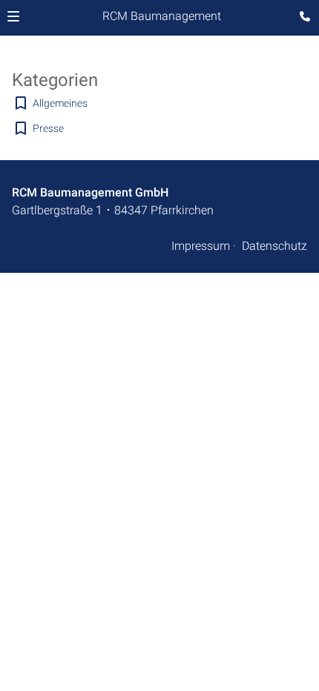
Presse (48, 128)
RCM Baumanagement (161, 16)
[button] (13, 16)
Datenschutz (274, 246)
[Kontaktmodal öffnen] (301, 18)
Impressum (200, 246)
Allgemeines (60, 103)
